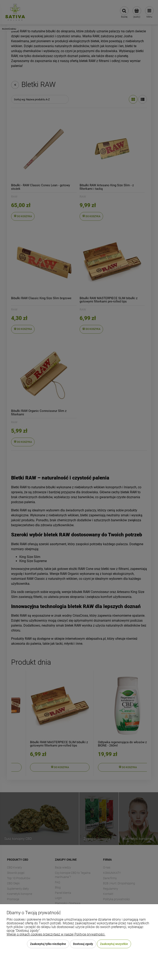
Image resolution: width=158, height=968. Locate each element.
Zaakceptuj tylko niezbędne (48, 944)
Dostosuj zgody (83, 944)
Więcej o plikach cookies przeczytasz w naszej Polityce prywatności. (56, 934)
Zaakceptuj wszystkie (114, 944)
